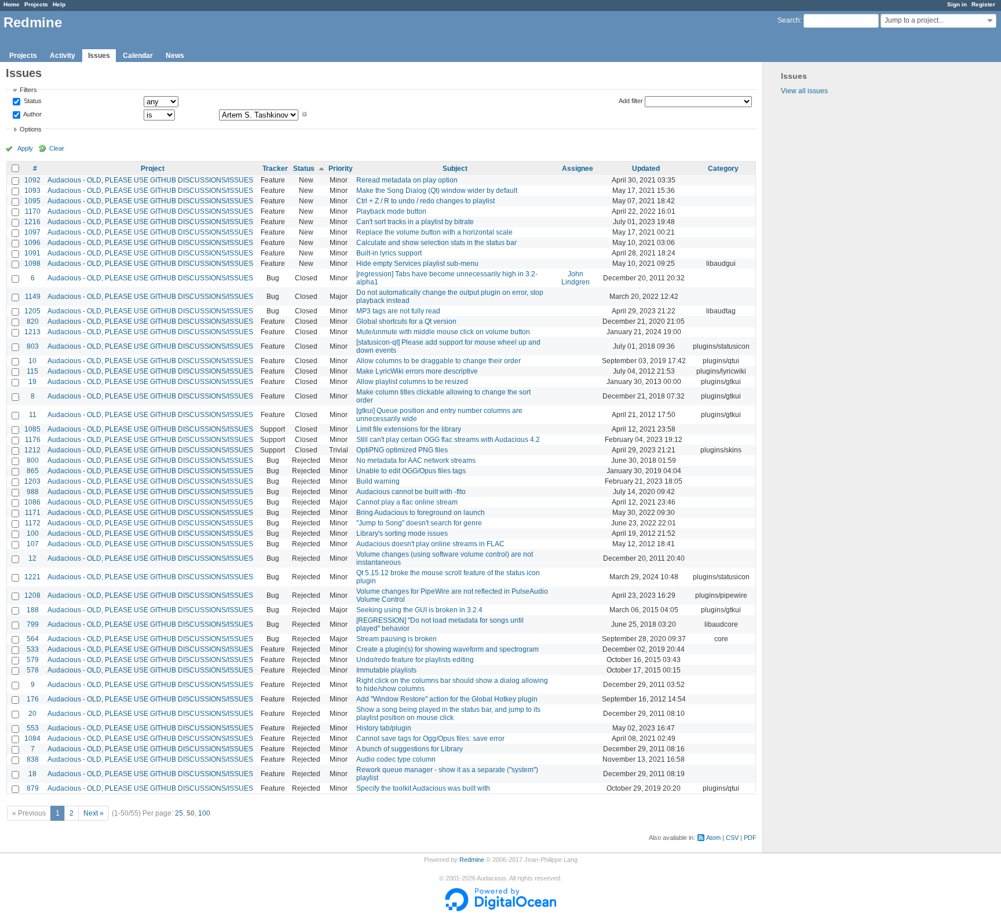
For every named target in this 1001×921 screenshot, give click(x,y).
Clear (56, 148)
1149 (33, 297)
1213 (32, 332)
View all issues (804, 91)
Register (983, 4)
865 (33, 471)
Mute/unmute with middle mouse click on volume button (443, 332)
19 (32, 382)
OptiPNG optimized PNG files (402, 450)
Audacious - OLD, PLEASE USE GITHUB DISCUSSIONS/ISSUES (150, 180)
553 (33, 728)
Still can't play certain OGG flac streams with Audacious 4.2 (448, 440)
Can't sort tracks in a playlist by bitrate (415, 222)
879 (33, 788)
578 (33, 670)
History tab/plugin (383, 728)
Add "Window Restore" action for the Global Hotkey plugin (447, 699)
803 (33, 346)
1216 (32, 222)
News (175, 56)
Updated (646, 169)
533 (33, 649)
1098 (32, 264)
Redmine (471, 859)
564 (33, 639)
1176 (33, 440)
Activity (62, 56)
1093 (32, 191)
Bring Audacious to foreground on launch (420, 513)
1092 (32, 180)
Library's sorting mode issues (402, 533)
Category (723, 169)
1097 (32, 232)
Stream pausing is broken (396, 639)
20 (32, 714)
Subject (455, 169)
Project (153, 169)
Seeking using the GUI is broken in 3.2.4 (419, 610)
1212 (32, 450)
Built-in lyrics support (389, 253)
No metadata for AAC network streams (416, 460)
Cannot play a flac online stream (407, 502)
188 (33, 610)
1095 (32, 201)
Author (32, 114)
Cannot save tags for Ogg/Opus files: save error (430, 738)
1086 (32, 502)
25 (179, 813)
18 (32, 774)
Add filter (631, 100)
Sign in (957, 4)
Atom (713, 837)
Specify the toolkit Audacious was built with (423, 788)
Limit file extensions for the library (408, 429)
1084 (32, 738)
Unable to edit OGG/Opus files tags (411, 471)
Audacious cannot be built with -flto (411, 492)
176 (33, 699)
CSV (732, 837)
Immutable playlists (386, 670)
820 (33, 321)
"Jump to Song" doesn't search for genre (419, 523)
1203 (32, 481)
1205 (32, 311)
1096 (32, 243)
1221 (32, 577)
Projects (36, 4)
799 (33, 624)
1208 (32, 595)
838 (33, 759)
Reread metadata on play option (407, 180)
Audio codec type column (396, 759)
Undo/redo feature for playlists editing (415, 660)
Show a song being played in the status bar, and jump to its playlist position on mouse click (448, 714)
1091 (32, 253)
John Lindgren (575, 278)
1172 (33, 523)
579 (33, 660)
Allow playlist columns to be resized (412, 382)
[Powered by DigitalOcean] (500, 908)
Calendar (138, 56)
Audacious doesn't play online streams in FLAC (430, 544)
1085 (32, 429)
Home (11, 4)
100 (33, 533)
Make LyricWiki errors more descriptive (417, 371)
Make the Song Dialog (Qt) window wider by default (436, 191)
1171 (33, 513)
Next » (93, 813)
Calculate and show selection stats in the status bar (436, 243)
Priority (340, 169)
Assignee (577, 169)
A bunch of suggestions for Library (409, 749)
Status (32, 101)
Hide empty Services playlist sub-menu (417, 264)
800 (33, 460)
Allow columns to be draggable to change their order (438, 361)
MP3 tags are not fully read (398, 311)
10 (32, 361)
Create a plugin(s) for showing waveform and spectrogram (447, 649)
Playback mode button (391, 211)
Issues (99, 56)
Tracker (275, 169)
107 (33, 544)
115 (32, 371)
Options (31, 129)
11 (32, 415)
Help (59, 4)
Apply (25, 148)
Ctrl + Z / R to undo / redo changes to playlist (425, 201)
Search (788, 20)
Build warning (378, 481)
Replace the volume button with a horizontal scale (434, 232)
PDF (750, 837)
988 (33, 492)
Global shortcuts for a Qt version (406, 321)
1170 (33, 211)
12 (32, 558)
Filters (28, 89)
